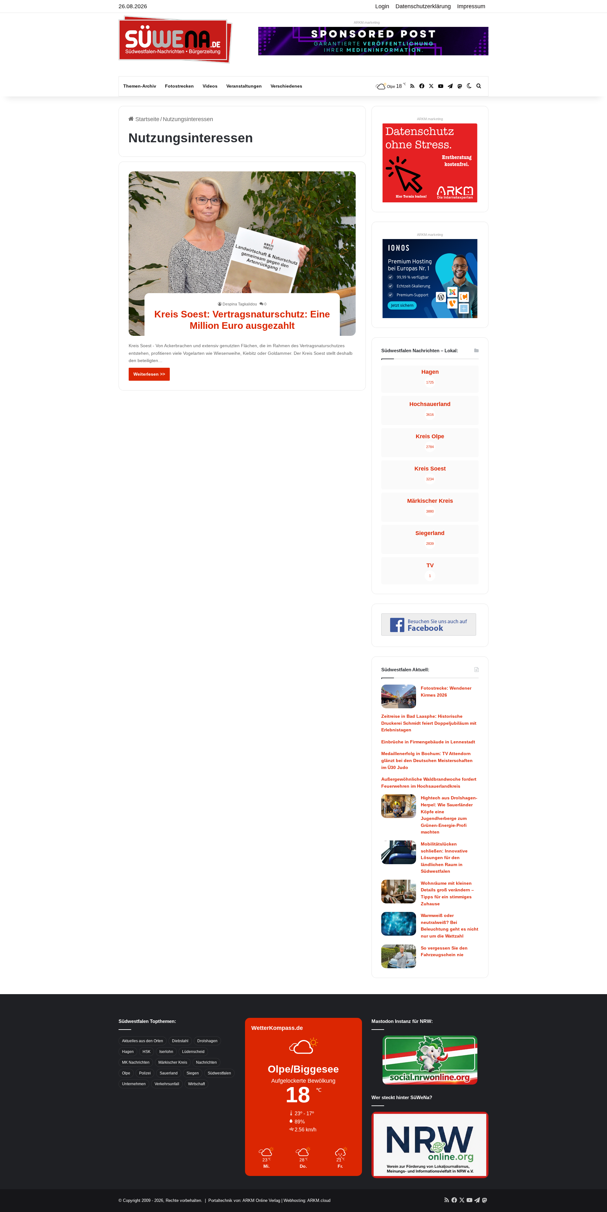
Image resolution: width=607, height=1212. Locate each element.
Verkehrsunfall (167, 1084)
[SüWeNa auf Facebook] (428, 634)
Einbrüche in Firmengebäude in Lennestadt (428, 741)
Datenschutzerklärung (423, 6)
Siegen (193, 1073)
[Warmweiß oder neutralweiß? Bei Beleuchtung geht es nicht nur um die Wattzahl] (398, 924)
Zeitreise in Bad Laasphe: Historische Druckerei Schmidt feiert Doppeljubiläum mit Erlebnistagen (428, 723)
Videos (210, 86)
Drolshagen (207, 1041)
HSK (146, 1051)
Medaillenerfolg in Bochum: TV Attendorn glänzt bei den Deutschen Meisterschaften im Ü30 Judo (427, 760)
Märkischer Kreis (172, 1062)
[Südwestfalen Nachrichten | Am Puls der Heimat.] (175, 39)
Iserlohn (166, 1051)
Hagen (128, 1051)
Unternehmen (134, 1084)
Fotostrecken (179, 86)
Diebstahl (180, 1041)
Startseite (146, 119)
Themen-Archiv (139, 86)
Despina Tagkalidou (240, 304)
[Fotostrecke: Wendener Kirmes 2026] (398, 696)
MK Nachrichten (136, 1062)
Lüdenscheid (193, 1051)
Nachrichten (206, 1062)
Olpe (126, 1073)
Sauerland (169, 1073)
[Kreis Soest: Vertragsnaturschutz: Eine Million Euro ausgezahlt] (242, 253)
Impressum (471, 6)
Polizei (145, 1073)
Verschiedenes (286, 86)
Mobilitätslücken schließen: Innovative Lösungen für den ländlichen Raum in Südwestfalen (444, 857)
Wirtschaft (196, 1084)
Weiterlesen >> (149, 374)
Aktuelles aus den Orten (142, 1041)
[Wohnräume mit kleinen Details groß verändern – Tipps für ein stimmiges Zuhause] (398, 891)
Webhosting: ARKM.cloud (307, 1200)
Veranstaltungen (244, 86)
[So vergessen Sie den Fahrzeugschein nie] (398, 956)
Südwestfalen (219, 1073)
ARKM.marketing (367, 22)
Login (382, 6)
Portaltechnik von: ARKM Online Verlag (244, 1200)
